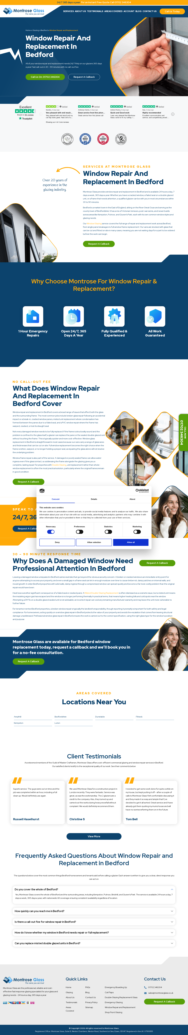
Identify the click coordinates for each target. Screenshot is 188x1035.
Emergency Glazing (114, 1002)
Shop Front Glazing (113, 1012)
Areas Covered (113, 11)
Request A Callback (84, 76)
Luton (57, 723)
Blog (138, 11)
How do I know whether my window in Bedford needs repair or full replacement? (62, 932)
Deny (57, 542)
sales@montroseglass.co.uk (160, 993)
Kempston (18, 723)
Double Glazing (59, 465)
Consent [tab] (55, 499)
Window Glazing (94, 223)
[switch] (79, 532)
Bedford (44, 30)
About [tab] (132, 499)
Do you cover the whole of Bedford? (36, 889)
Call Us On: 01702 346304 (45, 76)
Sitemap (89, 1007)
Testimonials (95, 11)
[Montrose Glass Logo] (23, 11)
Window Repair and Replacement (120, 1007)
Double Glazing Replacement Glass (121, 997)
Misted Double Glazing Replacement (101, 593)
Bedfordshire (61, 716)
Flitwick (139, 716)
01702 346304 (155, 987)
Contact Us (150, 11)
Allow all (131, 542)
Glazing (35, 30)
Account (129, 11)
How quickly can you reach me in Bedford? (39, 911)
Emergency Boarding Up (116, 987)
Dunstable (100, 716)
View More (94, 836)
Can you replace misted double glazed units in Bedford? (47, 943)
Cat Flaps (109, 992)
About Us (80, 11)
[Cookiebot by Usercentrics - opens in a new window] (137, 491)
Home (28, 30)
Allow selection (94, 542)
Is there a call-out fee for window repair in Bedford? (45, 922)
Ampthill (17, 716)
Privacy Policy (91, 1002)
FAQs (87, 987)
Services (68, 11)
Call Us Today (172, 11)
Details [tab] (94, 499)
